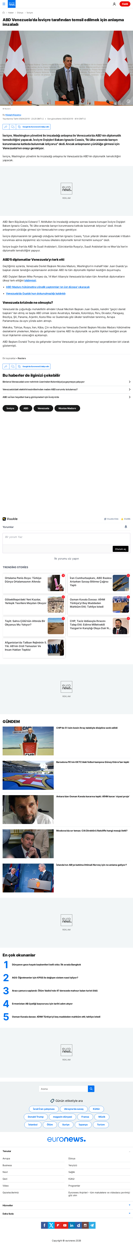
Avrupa (6, 1158)
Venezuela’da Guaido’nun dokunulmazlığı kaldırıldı (35, 293)
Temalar (7, 1151)
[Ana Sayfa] (4, 12)
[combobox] (66, 1089)
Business (7, 1165)
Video (6, 1185)
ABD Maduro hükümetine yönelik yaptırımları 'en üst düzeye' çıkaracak (48, 287)
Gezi (5, 1178)
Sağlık (71, 1172)
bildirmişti (30, 280)
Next (5, 1172)
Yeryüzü (72, 1165)
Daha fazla (8, 1213)
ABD (26, 408)
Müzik (101, 1116)
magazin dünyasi (62, 1116)
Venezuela (43, 408)
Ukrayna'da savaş (74, 1109)
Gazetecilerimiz (11, 1192)
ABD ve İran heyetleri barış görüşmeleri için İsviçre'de (31, 397)
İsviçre (30, 13)
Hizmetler (8, 1205)
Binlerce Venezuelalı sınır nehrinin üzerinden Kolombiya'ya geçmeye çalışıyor (44, 381)
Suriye (65, 1124)
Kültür (96, 1109)
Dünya (20, 13)
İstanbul (32, 1124)
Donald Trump (36, 1116)
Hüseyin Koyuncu (13, 115)
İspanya (83, 1124)
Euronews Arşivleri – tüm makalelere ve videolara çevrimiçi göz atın (99, 1193)
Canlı (125, 3)
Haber (11, 13)
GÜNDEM (11, 721)
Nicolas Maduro (67, 408)
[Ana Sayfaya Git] (12, 4)
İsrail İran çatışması (44, 1109)
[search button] (91, 1089)
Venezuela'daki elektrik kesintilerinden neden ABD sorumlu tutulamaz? (40, 389)
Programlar (74, 1185)
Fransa (85, 1116)
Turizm (101, 1124)
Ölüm (50, 1124)
